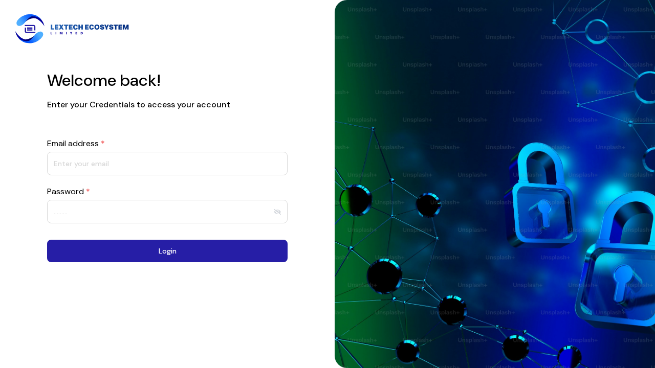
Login (168, 251)
